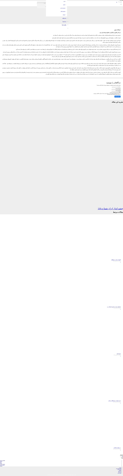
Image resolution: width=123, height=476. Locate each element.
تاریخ (0, 462)
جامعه (1, 463)
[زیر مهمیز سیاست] (117, 445)
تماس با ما (119, 473)
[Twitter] (116, 2)
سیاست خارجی (2, 464)
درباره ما (119, 472)
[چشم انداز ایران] (95, 17)
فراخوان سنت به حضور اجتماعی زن (114, 306)
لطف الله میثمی (118, 468)
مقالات (120, 470)
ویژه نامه (119, 471)
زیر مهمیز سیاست (117, 447)
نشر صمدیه (119, 469)
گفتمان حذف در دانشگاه (116, 259)
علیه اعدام (119, 353)
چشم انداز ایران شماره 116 (110, 208)
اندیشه (1, 461)
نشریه (120, 467)
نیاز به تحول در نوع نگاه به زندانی (114, 400)
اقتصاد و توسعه (2, 460)
